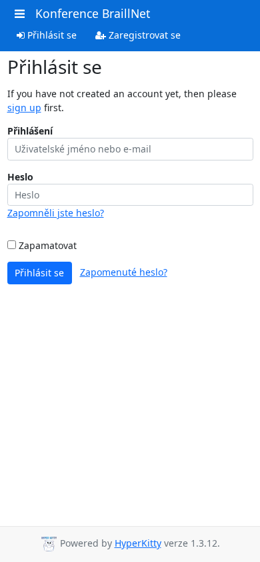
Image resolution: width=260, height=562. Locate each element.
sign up (24, 107)
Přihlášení (30, 131)
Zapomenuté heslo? (123, 272)
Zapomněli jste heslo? (55, 212)
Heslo (20, 176)
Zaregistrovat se (143, 35)
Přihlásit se (51, 35)
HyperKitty (138, 543)
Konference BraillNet (92, 13)
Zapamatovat (46, 245)
